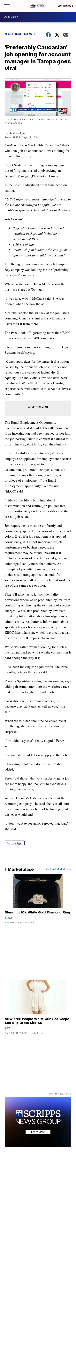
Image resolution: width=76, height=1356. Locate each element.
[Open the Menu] (6, 6)
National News (20, 34)
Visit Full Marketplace (58, 869)
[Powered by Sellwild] (65, 1094)
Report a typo (14, 843)
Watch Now (65, 6)
